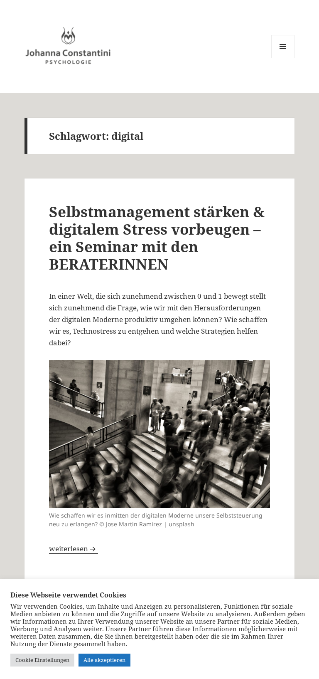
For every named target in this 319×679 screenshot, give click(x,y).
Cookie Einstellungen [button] (42, 660)
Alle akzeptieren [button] (104, 660)
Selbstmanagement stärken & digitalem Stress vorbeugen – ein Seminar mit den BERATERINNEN (157, 238)
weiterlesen (73, 548)
